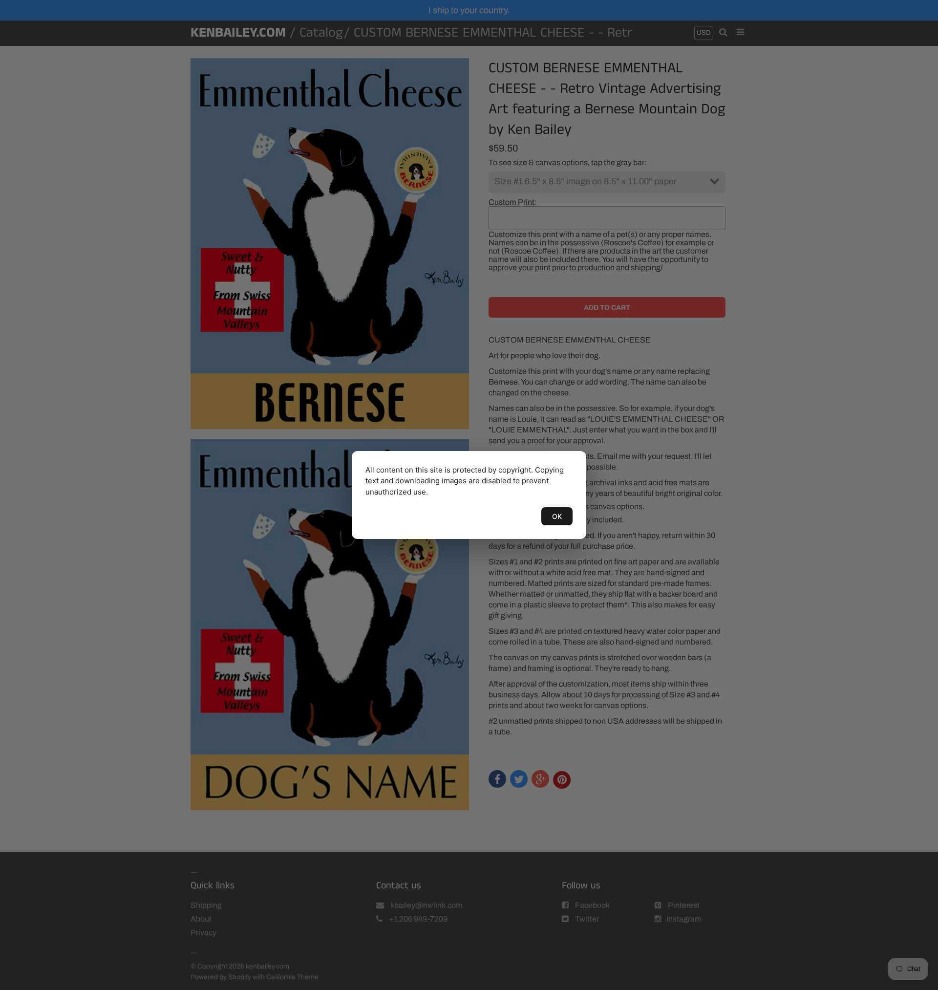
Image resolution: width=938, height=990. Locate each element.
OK (557, 516)
